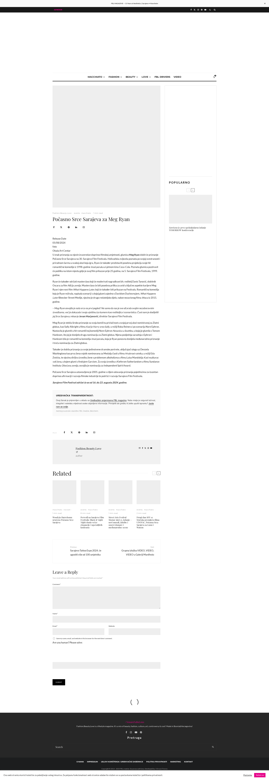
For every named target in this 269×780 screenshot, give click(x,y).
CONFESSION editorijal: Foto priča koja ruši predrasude (194, 240)
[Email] (84, 227)
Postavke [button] (247, 775)
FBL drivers (162, 77)
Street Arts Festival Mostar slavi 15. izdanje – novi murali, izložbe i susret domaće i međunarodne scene (120, 522)
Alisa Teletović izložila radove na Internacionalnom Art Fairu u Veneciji (196, 293)
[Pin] (69, 227)
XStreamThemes (162, 769)
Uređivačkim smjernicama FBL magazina (108, 400)
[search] (213, 747)
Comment (57, 584)
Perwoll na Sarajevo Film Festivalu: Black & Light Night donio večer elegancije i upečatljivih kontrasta (92, 522)
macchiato (95, 77)
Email (55, 626)
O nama (80, 762)
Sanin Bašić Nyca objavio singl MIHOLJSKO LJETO (195, 253)
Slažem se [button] (260, 775)
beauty (130, 77)
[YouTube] (205, 9)
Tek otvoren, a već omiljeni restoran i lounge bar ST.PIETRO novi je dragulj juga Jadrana (196, 280)
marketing (175, 762)
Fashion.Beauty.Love (62, 213)
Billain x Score (187, 267)
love (145, 77)
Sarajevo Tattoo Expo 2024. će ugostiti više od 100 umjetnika (85, 551)
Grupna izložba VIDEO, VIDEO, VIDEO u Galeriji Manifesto (137, 551)
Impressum (92, 762)
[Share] (54, 227)
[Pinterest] (201, 9)
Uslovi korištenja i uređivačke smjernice (122, 762)
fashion (114, 77)
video (177, 77)
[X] (194, 9)
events (77, 213)
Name (55, 614)
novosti (67, 510)
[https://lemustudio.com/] (134, 32)
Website (112, 626)
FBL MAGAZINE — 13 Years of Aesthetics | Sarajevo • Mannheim (134, 3)
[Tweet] (61, 227)
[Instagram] (198, 9)
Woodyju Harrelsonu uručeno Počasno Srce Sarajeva (63, 520)
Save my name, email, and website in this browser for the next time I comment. (84, 638)
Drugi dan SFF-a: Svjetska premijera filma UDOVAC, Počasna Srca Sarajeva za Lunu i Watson (148, 522)
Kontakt (188, 762)
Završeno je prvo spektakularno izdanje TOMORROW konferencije (187, 228)
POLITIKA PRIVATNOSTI (156, 762)
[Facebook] (191, 9)
